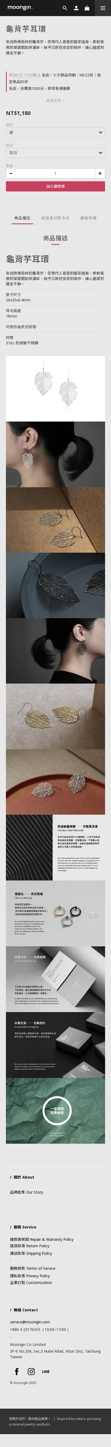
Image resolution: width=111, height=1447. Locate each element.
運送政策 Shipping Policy (31, 1253)
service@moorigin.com (30, 1321)
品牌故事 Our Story (26, 1192)
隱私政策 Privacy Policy (30, 1275)
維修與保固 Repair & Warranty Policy (42, 1239)
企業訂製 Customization (31, 1282)
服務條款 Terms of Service (33, 1268)
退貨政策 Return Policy (29, 1245)
